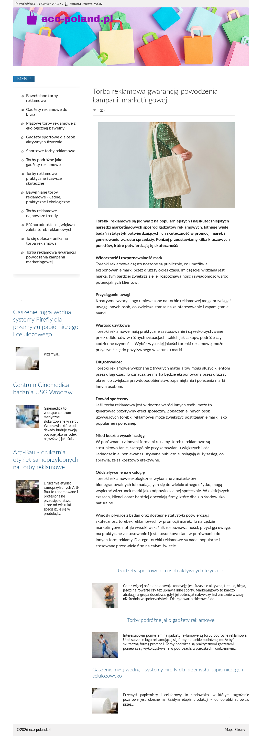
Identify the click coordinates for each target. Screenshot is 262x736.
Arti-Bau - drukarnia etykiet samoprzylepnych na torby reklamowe (45, 459)
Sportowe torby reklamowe (50, 151)
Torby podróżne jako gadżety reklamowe (170, 620)
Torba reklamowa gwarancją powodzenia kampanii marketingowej (51, 257)
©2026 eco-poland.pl (33, 730)
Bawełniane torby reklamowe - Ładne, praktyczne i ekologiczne (48, 197)
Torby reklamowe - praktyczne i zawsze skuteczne (44, 178)
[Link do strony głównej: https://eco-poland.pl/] (131, 65)
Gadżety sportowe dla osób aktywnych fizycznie (170, 570)
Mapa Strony (235, 730)
